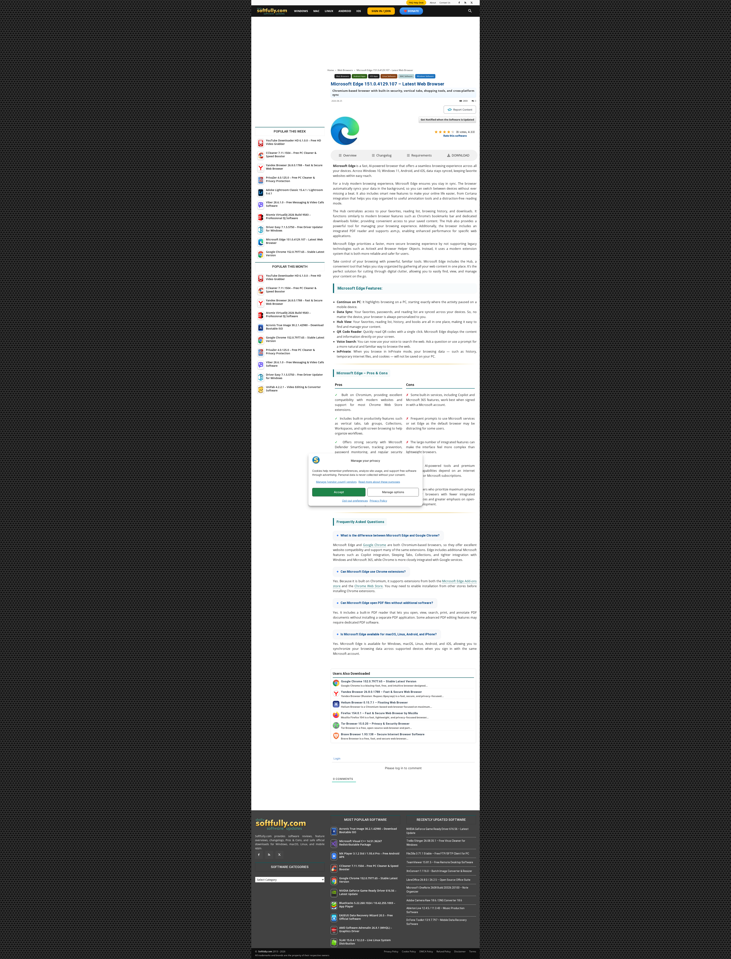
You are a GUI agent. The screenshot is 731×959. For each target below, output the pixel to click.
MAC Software (406, 76)
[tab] (347, 155)
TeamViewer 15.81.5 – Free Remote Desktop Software (439, 862)
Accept (339, 492)
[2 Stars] (440, 132)
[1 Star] (436, 132)
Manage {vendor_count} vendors (336, 481)
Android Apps (360, 76)
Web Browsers (345, 70)
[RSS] (465, 2)
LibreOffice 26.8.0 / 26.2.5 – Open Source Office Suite (438, 879)
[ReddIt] (384, 109)
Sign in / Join (381, 11)
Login (336, 758)
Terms (472, 951)
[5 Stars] (453, 132)
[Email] (392, 109)
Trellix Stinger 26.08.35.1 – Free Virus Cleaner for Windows (435, 842)
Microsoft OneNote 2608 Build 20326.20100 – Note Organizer (437, 889)
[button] (470, 11)
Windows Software (425, 76)
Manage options (393, 492)
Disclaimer (460, 951)
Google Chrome (374, 545)
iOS (358, 11)
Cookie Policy (409, 951)
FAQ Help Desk (416, 2)
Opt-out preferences (355, 500)
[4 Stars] (449, 132)
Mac (316, 11)
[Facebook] (459, 2)
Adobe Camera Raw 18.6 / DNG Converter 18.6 (434, 900)
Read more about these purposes (379, 481)
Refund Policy (444, 951)
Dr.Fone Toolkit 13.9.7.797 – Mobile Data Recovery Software (436, 921)
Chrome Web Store (368, 586)
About (433, 2)
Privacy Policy (378, 500)
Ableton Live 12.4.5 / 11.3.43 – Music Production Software (435, 910)
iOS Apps (374, 76)
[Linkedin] (375, 109)
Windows (301, 11)
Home (330, 70)
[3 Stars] (444, 132)
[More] (401, 109)
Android (344, 11)
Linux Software (389, 76)
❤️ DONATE (411, 11)
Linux (329, 11)
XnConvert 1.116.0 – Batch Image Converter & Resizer (439, 871)
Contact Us (445, 2)
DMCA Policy (426, 951)
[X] (472, 2)
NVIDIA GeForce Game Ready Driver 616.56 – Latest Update (437, 830)
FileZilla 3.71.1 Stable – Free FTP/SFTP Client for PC (437, 853)
